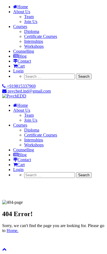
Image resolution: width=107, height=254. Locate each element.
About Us (21, 11)
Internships (33, 41)
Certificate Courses (40, 36)
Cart (21, 66)
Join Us (30, 21)
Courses (20, 26)
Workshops (34, 46)
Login (18, 71)
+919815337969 (21, 86)
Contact (24, 61)
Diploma (31, 31)
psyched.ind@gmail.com (29, 91)
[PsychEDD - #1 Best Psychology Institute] (14, 96)
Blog (22, 56)
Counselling (23, 51)
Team (29, 16)
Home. (12, 230)
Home (22, 6)
